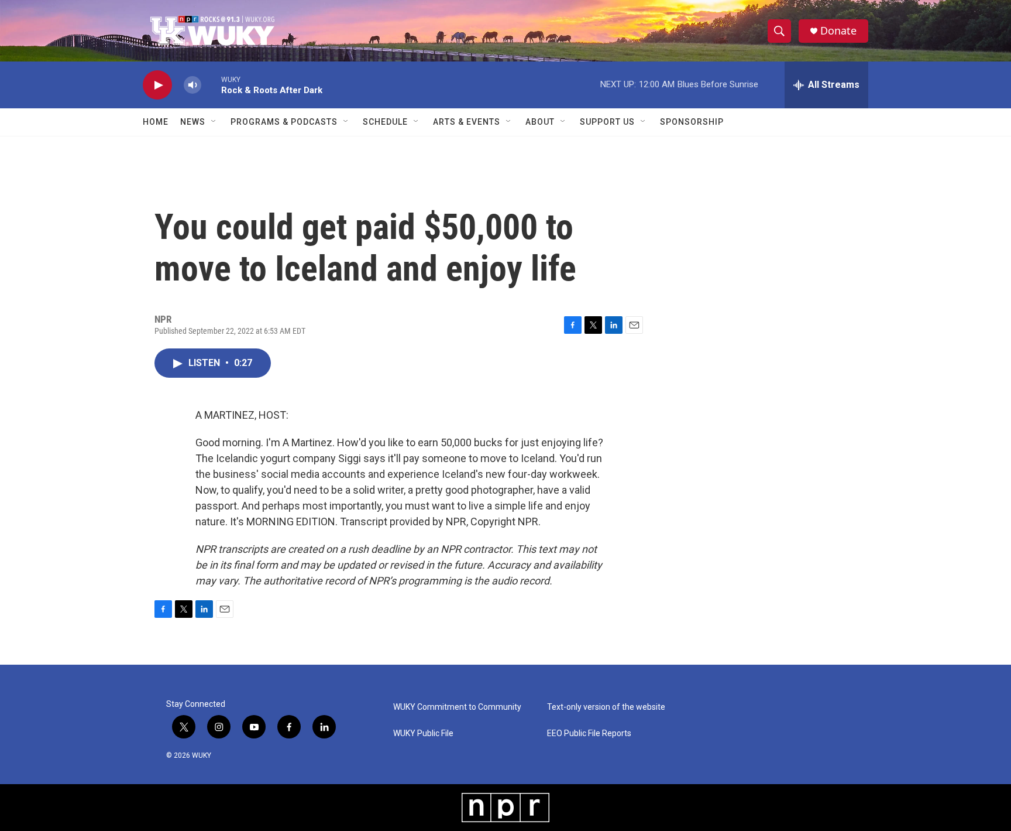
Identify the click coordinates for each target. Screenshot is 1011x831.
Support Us (607, 121)
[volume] (192, 85)
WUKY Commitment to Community (457, 707)
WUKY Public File (423, 733)
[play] (157, 85)
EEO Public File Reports (589, 733)
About (540, 121)
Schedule (385, 121)
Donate (838, 31)
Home (155, 121)
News (192, 121)
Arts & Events (466, 121)
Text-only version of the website (606, 707)
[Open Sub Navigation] (214, 121)
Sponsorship (692, 121)
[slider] (211, 84)
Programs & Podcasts (284, 121)
